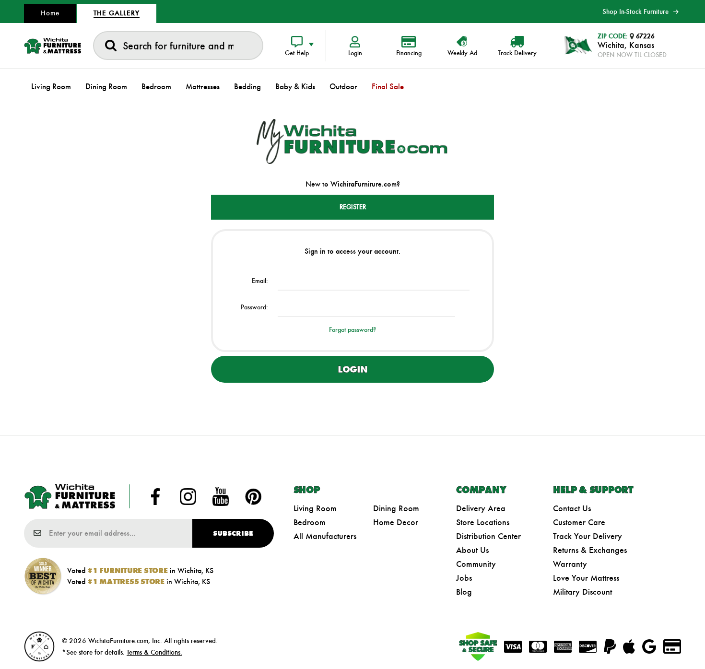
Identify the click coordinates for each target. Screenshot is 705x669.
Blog (464, 592)
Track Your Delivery (587, 536)
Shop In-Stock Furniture (635, 11)
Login (352, 369)
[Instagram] (188, 496)
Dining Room (396, 508)
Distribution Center (488, 536)
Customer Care (579, 522)
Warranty (570, 564)
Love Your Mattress (586, 578)
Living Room (315, 508)
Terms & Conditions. (154, 652)
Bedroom (310, 522)
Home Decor (395, 522)
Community (476, 564)
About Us (472, 550)
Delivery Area (480, 508)
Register (353, 207)
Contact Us (572, 508)
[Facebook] (155, 496)
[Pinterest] (253, 496)
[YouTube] (221, 496)
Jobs (464, 578)
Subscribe (233, 533)
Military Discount (582, 592)
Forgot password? (352, 330)
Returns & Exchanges (590, 550)
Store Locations (482, 522)
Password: (254, 307)
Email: (260, 281)
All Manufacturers (325, 536)
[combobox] (178, 45)
